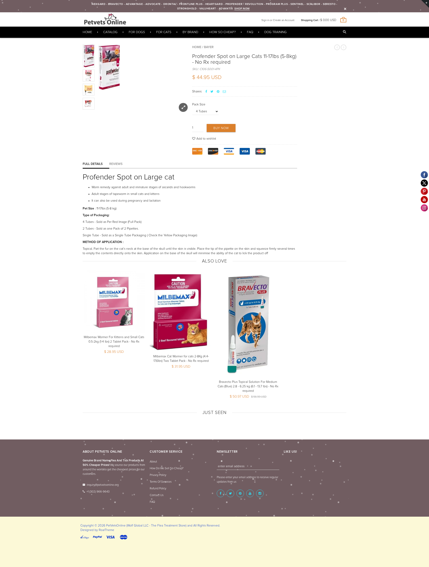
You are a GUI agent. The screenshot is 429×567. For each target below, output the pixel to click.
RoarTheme (106, 530)
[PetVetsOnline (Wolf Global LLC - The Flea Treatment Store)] (105, 19)
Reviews (115, 164)
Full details (93, 164)
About (153, 461)
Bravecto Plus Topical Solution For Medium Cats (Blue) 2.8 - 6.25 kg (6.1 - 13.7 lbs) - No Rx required (248, 386)
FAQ (152, 502)
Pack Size (198, 104)
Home (196, 47)
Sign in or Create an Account (277, 20)
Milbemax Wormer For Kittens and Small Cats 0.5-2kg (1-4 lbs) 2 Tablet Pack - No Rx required (114, 342)
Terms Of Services (161, 481)
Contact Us (157, 495)
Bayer (209, 47)
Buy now (221, 128)
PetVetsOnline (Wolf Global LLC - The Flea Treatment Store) (146, 525)
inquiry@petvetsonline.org (103, 485)
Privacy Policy (158, 475)
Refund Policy (158, 488)
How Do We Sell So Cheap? (166, 468)
